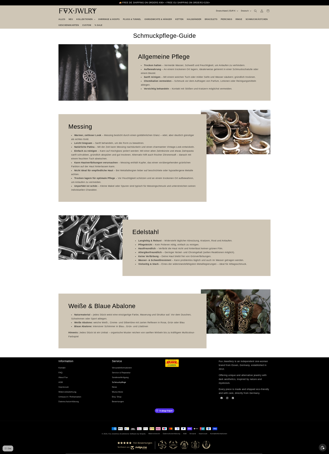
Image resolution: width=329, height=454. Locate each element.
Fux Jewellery (113, 434)
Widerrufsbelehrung (67, 392)
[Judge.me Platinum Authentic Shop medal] (173, 445)
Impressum (63, 387)
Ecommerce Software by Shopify (132, 434)
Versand (192, 434)
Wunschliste (117, 392)
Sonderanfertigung (120, 377)
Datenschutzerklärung (68, 402)
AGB (60, 382)
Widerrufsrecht (154, 434)
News (114, 387)
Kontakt (62, 368)
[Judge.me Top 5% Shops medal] (206, 445)
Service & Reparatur (121, 372)
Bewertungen (118, 402)
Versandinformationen (122, 368)
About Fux (63, 377)
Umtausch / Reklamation (69, 397)
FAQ (60, 372)
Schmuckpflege (119, 382)
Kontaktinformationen (218, 434)
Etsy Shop (116, 397)
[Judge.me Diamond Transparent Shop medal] (162, 445)
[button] (86, 19)
